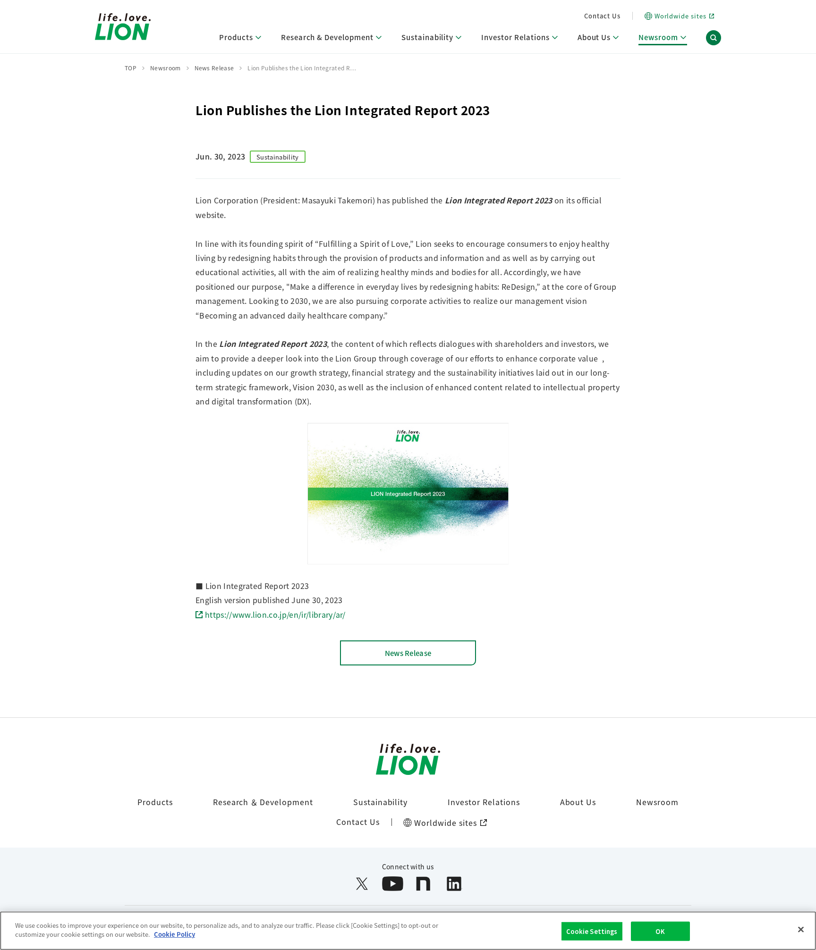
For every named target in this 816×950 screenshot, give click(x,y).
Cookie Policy (174, 934)
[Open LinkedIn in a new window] (454, 883)
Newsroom (657, 801)
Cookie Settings (592, 931)
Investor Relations (483, 801)
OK (659, 931)
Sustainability (380, 801)
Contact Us (602, 15)
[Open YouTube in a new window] (392, 883)
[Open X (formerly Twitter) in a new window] (362, 883)
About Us (578, 801)
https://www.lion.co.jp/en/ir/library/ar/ (275, 614)
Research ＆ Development (263, 801)
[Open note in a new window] (423, 883)
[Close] (800, 929)
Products (155, 801)
